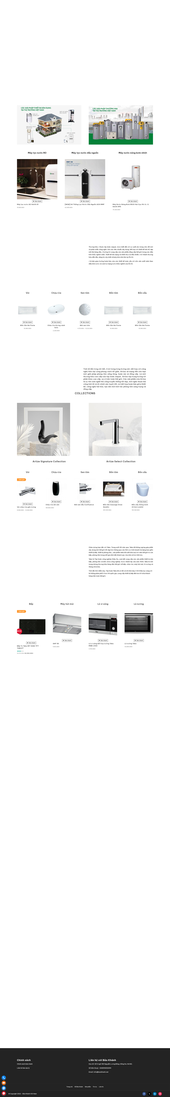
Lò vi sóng (103, 604)
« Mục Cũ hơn (22, 1037)
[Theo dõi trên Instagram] (160, 1094)
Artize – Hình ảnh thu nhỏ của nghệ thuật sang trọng (48, 1011)
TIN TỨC (145, 3)
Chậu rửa (56, 472)
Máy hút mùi (67, 604)
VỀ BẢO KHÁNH (122, 3)
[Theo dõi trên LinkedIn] (155, 1094)
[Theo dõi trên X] (149, 1094)
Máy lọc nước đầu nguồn (85, 153)
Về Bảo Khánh (78, 1086)
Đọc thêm (22, 796)
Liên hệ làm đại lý (23, 1068)
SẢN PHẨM (133, 3)
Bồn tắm (113, 472)
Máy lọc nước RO (37, 153)
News (32, 791)
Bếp (31, 604)
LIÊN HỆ (153, 3)
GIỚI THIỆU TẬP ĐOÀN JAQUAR (36, 785)
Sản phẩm (88, 1086)
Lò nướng (139, 604)
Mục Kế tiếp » (148, 1037)
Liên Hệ (101, 1086)
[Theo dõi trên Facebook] (144, 1094)
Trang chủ (69, 1086)
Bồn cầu (142, 472)
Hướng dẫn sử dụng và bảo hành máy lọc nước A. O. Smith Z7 (54, 893)
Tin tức (95, 1086)
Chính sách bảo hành (24, 1064)
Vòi (27, 472)
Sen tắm (85, 472)
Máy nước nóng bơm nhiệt (133, 153)
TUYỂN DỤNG (163, 3)
